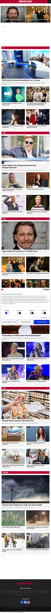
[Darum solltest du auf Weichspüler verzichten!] (13, 434)
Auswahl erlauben (25, 322)
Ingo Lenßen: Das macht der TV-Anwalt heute (12, 20)
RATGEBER (3, 449)
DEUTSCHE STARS (4, 136)
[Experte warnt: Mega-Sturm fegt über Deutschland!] (25, 489)
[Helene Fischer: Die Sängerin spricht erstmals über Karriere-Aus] (13, 349)
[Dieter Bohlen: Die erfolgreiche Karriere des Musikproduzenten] (25, 150)
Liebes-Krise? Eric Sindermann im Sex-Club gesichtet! (12, 212)
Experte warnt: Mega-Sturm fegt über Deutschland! (22, 505)
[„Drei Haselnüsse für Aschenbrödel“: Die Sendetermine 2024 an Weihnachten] (37, 94)
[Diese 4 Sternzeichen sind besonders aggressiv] (37, 434)
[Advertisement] (25, 36)
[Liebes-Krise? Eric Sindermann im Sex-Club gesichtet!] (13, 203)
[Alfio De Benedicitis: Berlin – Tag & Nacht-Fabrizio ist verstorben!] (13, 180)
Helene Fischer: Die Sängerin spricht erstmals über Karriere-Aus (13, 359)
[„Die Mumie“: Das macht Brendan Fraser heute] (37, 264)
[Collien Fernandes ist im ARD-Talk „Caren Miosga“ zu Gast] (13, 94)
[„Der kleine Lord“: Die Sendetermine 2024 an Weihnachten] (13, 117)
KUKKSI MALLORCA (29, 607)
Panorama (3, 511)
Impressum (21, 610)
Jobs (34, 610)
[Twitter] (25, 602)
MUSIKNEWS (4, 365)
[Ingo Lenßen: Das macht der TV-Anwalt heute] (25, 235)
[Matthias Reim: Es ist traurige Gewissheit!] (37, 372)
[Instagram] (28, 602)
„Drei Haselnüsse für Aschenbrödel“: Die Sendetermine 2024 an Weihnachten (36, 104)
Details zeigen (44, 317)
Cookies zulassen (42, 322)
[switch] (19, 313)
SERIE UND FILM (29, 87)
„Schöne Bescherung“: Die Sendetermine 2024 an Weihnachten (37, 126)
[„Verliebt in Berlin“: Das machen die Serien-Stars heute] (13, 264)
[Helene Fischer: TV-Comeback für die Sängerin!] (13, 372)
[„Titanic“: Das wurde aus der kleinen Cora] (13, 287)
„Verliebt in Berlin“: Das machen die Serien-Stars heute (38, 20)
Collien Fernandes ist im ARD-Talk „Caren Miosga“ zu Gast (12, 104)
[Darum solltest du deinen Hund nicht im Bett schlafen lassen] (13, 456)
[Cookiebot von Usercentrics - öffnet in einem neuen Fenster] (44, 290)
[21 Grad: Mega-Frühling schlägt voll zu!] (13, 518)
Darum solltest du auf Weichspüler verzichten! (10, 443)
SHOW (3, 51)
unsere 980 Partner (9, 296)
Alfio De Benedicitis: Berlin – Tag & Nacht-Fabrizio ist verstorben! (12, 189)
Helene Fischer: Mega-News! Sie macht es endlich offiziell (37, 359)
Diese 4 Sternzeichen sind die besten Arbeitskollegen (36, 466)
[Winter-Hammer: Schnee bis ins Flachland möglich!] (13, 541)
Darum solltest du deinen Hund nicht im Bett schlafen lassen (13, 466)
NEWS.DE (44, 607)
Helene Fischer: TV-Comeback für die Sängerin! (11, 382)
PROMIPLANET (25, 1)
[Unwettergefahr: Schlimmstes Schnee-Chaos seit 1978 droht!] (37, 518)
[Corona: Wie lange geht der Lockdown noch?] (37, 541)
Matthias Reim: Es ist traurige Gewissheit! (36, 381)
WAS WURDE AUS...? (5, 222)
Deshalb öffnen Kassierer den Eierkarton (18, 420)
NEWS (3, 87)
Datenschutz (26, 610)
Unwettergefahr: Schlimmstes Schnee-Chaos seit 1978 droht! (37, 527)
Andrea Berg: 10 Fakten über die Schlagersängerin (21, 335)
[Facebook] (21, 602)
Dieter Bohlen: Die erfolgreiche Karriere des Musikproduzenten (19, 166)
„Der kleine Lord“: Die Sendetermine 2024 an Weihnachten (13, 126)
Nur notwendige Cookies (9, 322)
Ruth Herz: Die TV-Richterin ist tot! (35, 189)
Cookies (30, 610)
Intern (16, 610)
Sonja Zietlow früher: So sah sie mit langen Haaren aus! (37, 212)
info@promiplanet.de (34, 594)
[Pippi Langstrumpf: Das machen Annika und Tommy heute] (37, 287)
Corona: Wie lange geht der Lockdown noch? (38, 550)
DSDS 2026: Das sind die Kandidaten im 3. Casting (21, 80)
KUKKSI (24, 607)
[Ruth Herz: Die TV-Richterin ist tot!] (37, 180)
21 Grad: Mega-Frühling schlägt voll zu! (11, 527)
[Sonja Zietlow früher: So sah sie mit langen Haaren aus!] (37, 203)
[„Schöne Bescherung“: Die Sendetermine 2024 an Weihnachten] (37, 117)
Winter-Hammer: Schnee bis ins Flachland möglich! (12, 550)
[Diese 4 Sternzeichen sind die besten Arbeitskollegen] (37, 456)
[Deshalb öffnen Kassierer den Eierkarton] (25, 405)
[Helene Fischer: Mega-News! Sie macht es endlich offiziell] (37, 349)
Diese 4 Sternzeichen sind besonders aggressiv (36, 443)
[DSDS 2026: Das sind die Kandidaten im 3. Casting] (25, 64)
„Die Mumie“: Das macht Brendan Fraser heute (38, 273)
